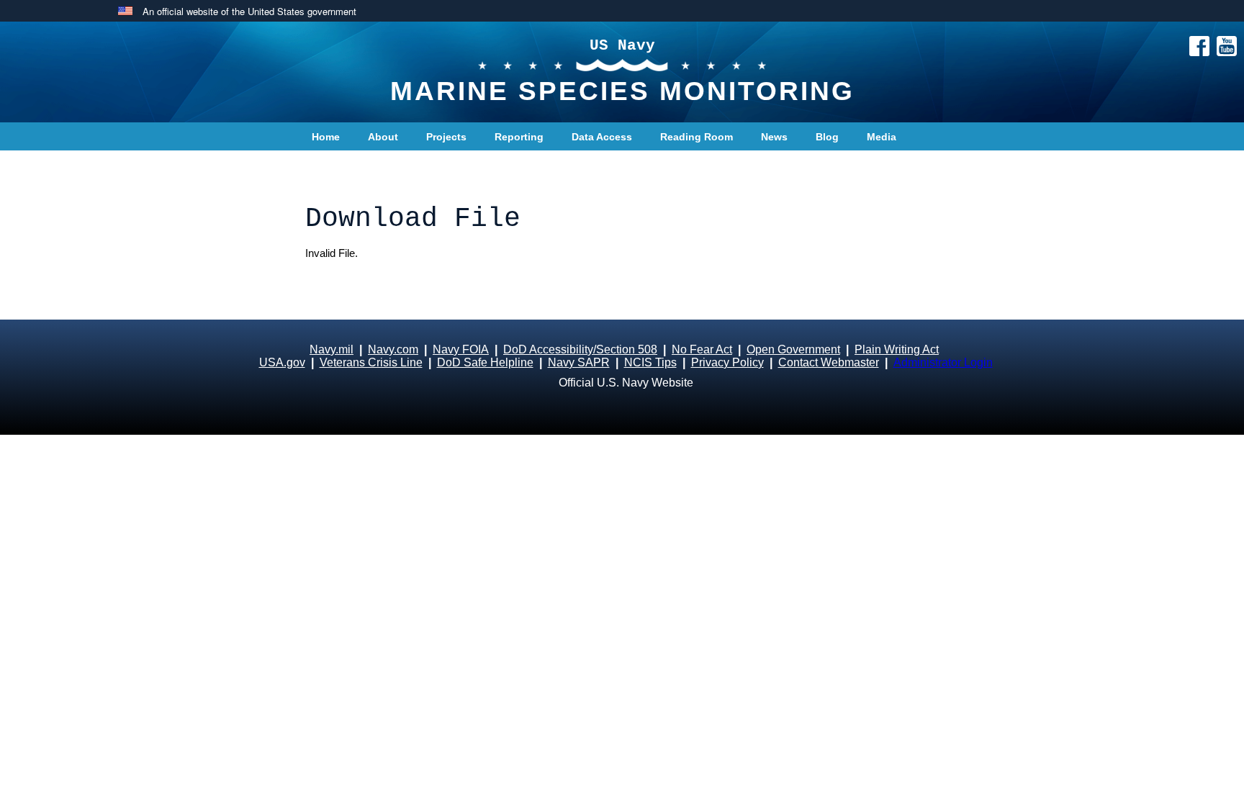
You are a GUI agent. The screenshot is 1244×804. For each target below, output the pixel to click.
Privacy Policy (727, 362)
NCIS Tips (650, 362)
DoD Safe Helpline (485, 362)
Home (326, 137)
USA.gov (282, 362)
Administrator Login (943, 362)
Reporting (519, 137)
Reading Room (696, 137)
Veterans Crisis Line (371, 362)
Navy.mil (331, 349)
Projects (446, 137)
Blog (827, 137)
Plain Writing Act (897, 349)
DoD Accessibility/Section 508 (580, 349)
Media (881, 137)
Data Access (602, 137)
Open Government (793, 349)
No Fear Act (702, 349)
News (774, 137)
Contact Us (339, 165)
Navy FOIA (461, 349)
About (383, 137)
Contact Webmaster (828, 362)
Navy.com (393, 349)
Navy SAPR (579, 362)
